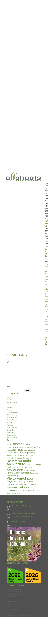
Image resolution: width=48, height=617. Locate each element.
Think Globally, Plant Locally (21, 506)
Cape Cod (10, 450)
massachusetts (15, 470)
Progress (10, 425)
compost (26, 450)
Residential (10, 432)
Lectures (9, 407)
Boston (17, 444)
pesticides (10, 476)
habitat (19, 455)
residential (34, 488)
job (30, 458)
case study (18, 450)
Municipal (10, 410)
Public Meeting (12, 427)
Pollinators (10, 422)
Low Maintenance (23, 467)
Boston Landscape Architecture (19, 445)
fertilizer (17, 453)
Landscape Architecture (22, 462)
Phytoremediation (12, 412)
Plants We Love (12, 420)
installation (11, 458)
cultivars (32, 450)
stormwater (11, 490)
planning (32, 482)
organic (27, 473)
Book (9, 444)
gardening (31, 453)
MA (31, 467)
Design (11, 452)
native (26, 470)
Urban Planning (12, 437)
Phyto (17, 475)
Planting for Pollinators (26, 485)
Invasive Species (12, 405)
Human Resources (13, 402)
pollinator (10, 488)
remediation (22, 487)
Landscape (14, 461)
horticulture (28, 455)
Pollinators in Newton (19, 521)
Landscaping (12, 467)
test (12, 493)
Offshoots (19, 472)
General (9, 400)
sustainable (20, 490)
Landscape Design (33, 465)
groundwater (12, 455)
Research (10, 430)
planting (11, 484)
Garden (23, 453)
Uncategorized (11, 435)
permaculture (35, 473)
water (17, 493)
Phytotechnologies (13, 415)
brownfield (36, 447)
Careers (9, 397)
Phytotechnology (12, 417)
